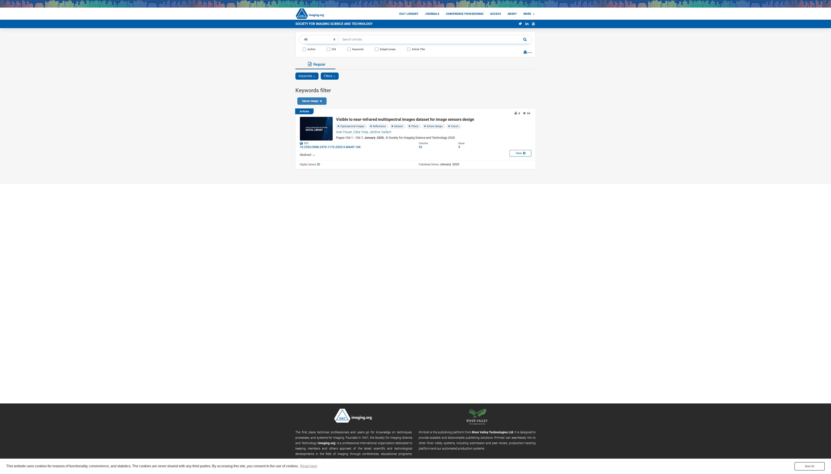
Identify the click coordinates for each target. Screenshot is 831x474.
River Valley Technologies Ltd (492, 432)
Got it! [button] (809, 466)
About (512, 13)
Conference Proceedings (465, 13)
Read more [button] (308, 466)
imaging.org (326, 443)
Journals (432, 13)
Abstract (306, 154)
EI (318, 164)
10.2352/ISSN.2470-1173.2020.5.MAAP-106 (330, 147)
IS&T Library (409, 13)
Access (495, 13)
